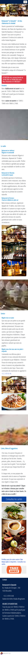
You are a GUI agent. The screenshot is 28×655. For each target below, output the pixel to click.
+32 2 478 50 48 (6, 373)
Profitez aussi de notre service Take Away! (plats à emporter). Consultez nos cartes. (14, 561)
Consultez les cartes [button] (14, 499)
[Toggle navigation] (25, 2)
